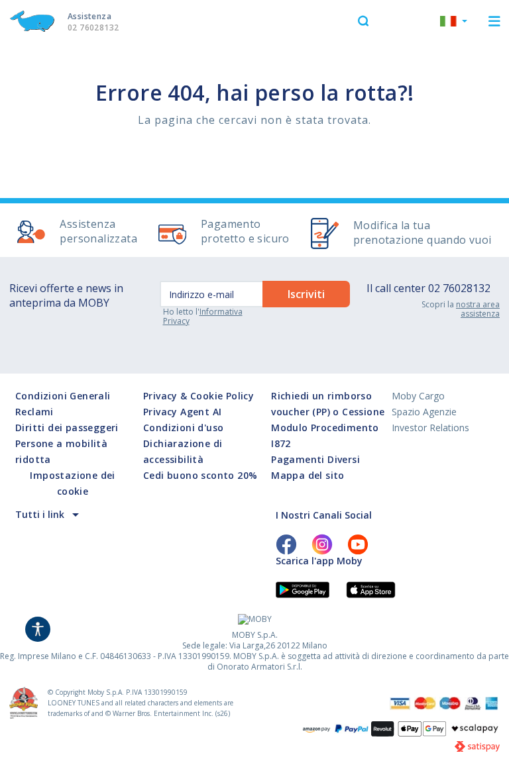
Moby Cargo (418, 395)
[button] (453, 22)
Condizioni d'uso (183, 427)
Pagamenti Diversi (315, 459)
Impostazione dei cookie (72, 483)
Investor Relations (430, 427)
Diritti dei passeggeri (67, 427)
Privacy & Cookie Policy (198, 395)
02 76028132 (459, 288)
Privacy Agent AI (182, 411)
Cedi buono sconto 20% (200, 475)
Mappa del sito (308, 475)
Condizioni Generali (63, 395)
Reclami (34, 411)
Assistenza (93, 22)
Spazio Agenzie (424, 411)
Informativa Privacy (203, 316)
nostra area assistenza (478, 309)
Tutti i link (39, 514)
